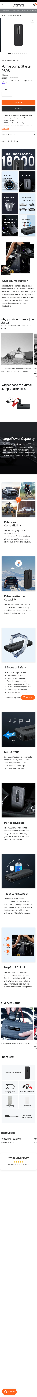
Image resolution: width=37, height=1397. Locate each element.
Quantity (5, 90)
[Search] (30, 5)
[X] (11, 141)
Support (25, 11)
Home (3, 15)
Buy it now (18, 109)
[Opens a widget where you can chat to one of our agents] (28, 697)
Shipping (4, 78)
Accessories (16, 11)
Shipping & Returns (8, 134)
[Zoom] (32, 20)
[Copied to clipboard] (17, 141)
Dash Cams (5, 11)
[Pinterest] (14, 141)
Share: (4, 141)
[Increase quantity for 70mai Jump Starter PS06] (10, 94)
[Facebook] (8, 141)
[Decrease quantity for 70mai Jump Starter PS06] (3, 94)
